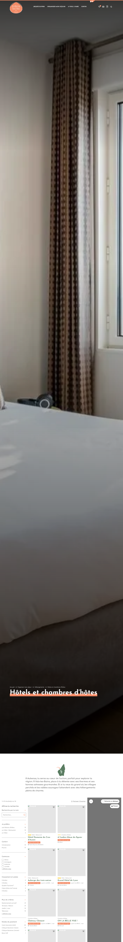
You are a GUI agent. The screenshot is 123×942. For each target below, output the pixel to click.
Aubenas (7, 864)
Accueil (12, 687)
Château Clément (36, 921)
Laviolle (6, 866)
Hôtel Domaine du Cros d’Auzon (39, 838)
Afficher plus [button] (6, 869)
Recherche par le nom (10, 810)
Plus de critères (8, 900)
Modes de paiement (9, 922)
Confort (5, 842)
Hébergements (39, 687)
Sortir (83, 6)
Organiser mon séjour (56, 6)
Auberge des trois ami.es (39, 880)
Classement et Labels (10, 877)
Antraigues (7, 862)
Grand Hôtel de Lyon (68, 880)
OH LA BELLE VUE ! (67, 921)
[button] (92, 1)
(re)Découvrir (39, 6)
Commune (5, 856)
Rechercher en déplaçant (111, 801)
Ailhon (6, 860)
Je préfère (6, 824)
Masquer (115, 806)
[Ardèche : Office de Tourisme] (16, 7)
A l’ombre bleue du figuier (70, 837)
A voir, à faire (73, 6)
